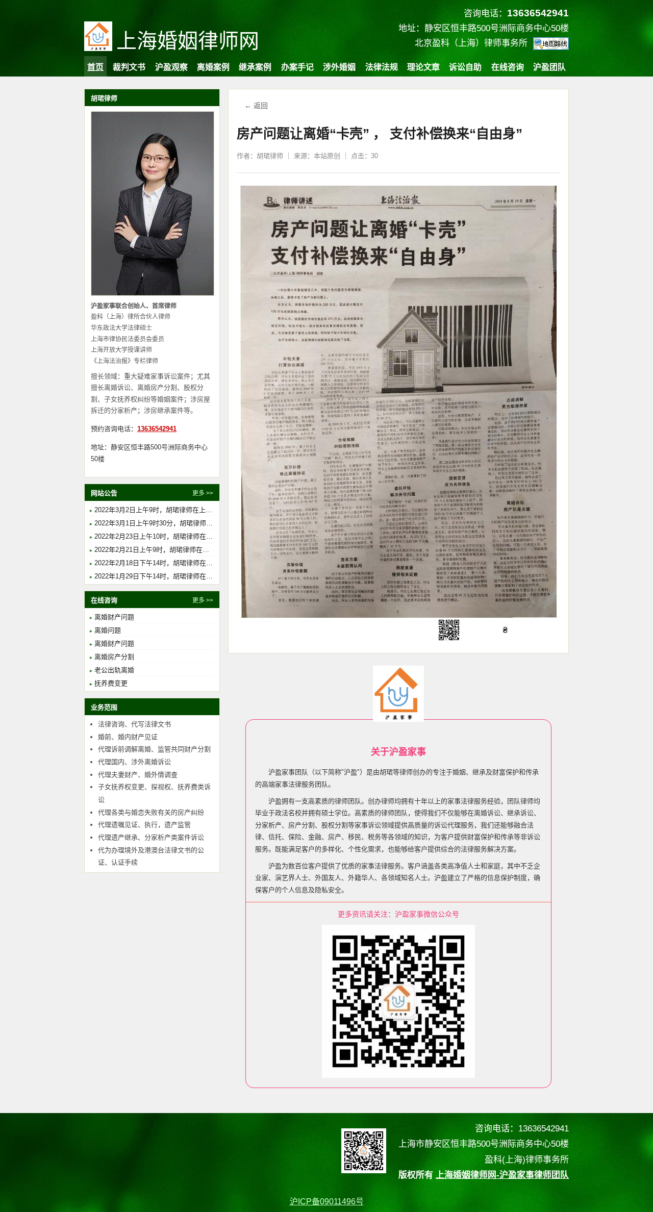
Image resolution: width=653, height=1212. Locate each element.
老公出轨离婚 (114, 670)
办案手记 (297, 67)
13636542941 (157, 429)
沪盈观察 (171, 67)
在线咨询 (507, 67)
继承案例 (255, 67)
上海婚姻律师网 (187, 41)
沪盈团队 (549, 67)
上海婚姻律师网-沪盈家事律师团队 (502, 1175)
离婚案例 (213, 67)
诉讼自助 (465, 67)
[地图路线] (551, 43)
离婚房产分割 (114, 657)
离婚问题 (107, 630)
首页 (95, 67)
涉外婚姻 (339, 67)
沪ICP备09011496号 (327, 1201)
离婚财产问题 (114, 617)
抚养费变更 (111, 683)
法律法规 (381, 67)
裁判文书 (129, 67)
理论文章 (423, 67)
